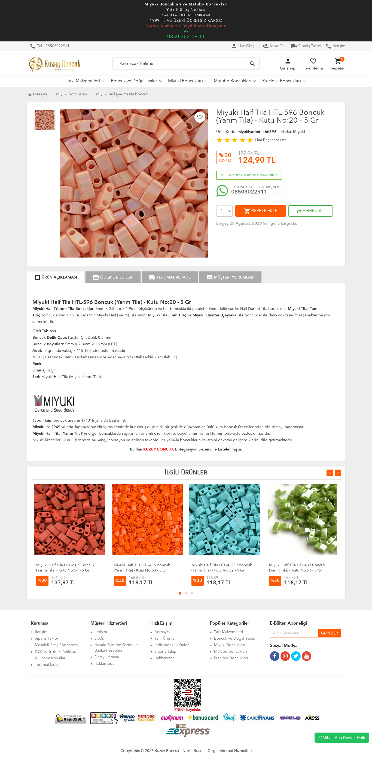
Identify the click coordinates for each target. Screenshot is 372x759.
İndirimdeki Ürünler (171, 645)
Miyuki (299, 132)
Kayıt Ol (273, 46)
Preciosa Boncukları (281, 81)
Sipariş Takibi (306, 46)
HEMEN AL (312, 211)
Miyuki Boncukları (185, 81)
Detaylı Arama (106, 657)
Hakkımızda (104, 664)
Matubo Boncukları (232, 81)
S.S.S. (99, 638)
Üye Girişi (243, 46)
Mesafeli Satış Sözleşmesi (57, 645)
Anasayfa (39, 94)
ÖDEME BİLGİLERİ (113, 277)
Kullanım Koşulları (50, 658)
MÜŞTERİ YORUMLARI (230, 277)
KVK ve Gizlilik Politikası (56, 652)
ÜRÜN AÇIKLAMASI (55, 277)
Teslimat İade (46, 665)
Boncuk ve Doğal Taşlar (134, 81)
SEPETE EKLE (260, 211)
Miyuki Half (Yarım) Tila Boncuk (122, 94)
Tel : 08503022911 (49, 46)
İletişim (335, 46)
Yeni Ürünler (165, 638)
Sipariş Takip (165, 652)
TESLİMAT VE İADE (170, 277)
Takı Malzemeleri (83, 81)
